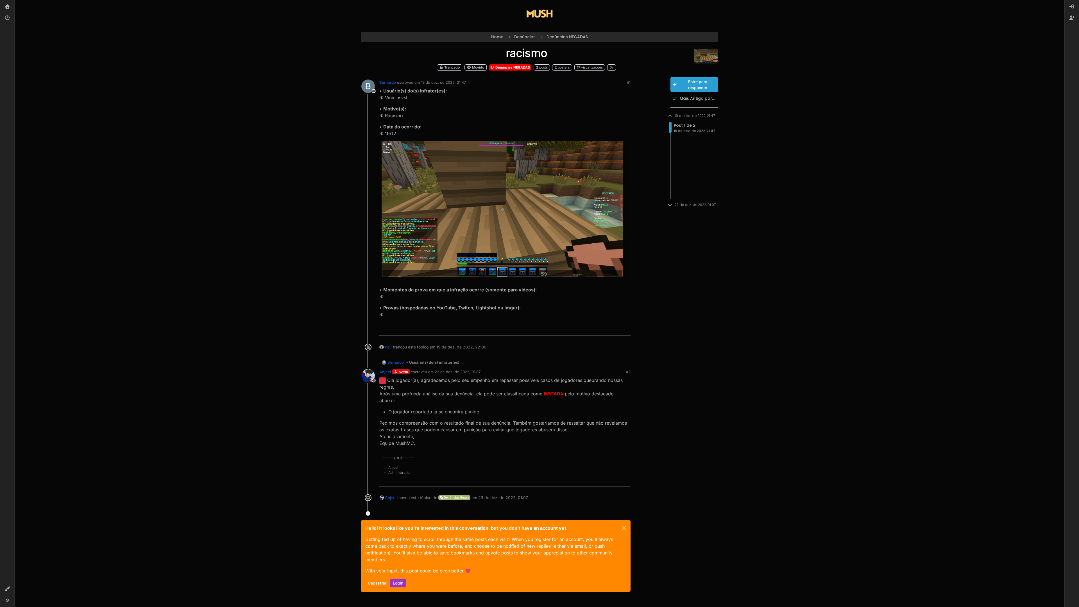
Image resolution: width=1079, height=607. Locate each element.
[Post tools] (626, 329)
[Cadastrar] (1072, 17)
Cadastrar (377, 583)
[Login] (1072, 6)
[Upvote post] (606, 329)
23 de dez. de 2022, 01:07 (457, 372)
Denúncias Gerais (456, 497)
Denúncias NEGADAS (512, 67)
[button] (7, 589)
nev (388, 347)
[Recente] (7, 17)
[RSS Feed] (611, 67)
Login (398, 583)
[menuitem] (1072, 6)
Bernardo (387, 82)
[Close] (624, 528)
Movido (477, 67)
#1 (629, 82)
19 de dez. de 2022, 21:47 (443, 82)
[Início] (7, 6)
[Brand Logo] (539, 13)
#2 (628, 372)
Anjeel (385, 372)
